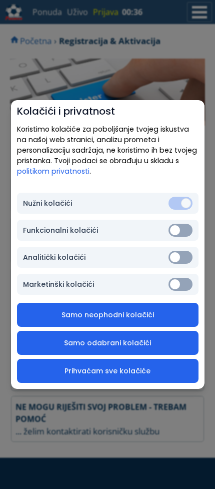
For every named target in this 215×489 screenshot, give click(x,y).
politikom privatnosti (53, 171)
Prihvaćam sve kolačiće (107, 371)
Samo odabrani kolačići (107, 343)
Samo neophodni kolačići (108, 315)
